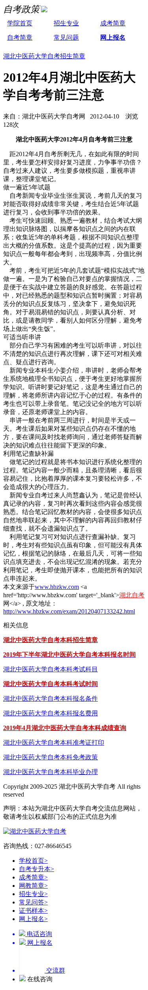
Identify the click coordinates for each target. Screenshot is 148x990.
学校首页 (33, 860)
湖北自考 (131, 595)
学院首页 (19, 23)
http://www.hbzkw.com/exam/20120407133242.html (69, 611)
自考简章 (19, 37)
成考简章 (113, 23)
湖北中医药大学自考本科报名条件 (50, 698)
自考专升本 (36, 869)
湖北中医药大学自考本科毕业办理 (50, 771)
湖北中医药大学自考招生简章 (44, 56)
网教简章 (33, 885)
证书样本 (33, 910)
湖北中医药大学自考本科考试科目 (50, 669)
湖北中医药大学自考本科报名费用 (50, 713)
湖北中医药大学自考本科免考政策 (50, 757)
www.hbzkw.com (57, 586)
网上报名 (113, 37)
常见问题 (66, 37)
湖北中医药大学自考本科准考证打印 (53, 742)
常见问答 (33, 902)
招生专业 (66, 23)
